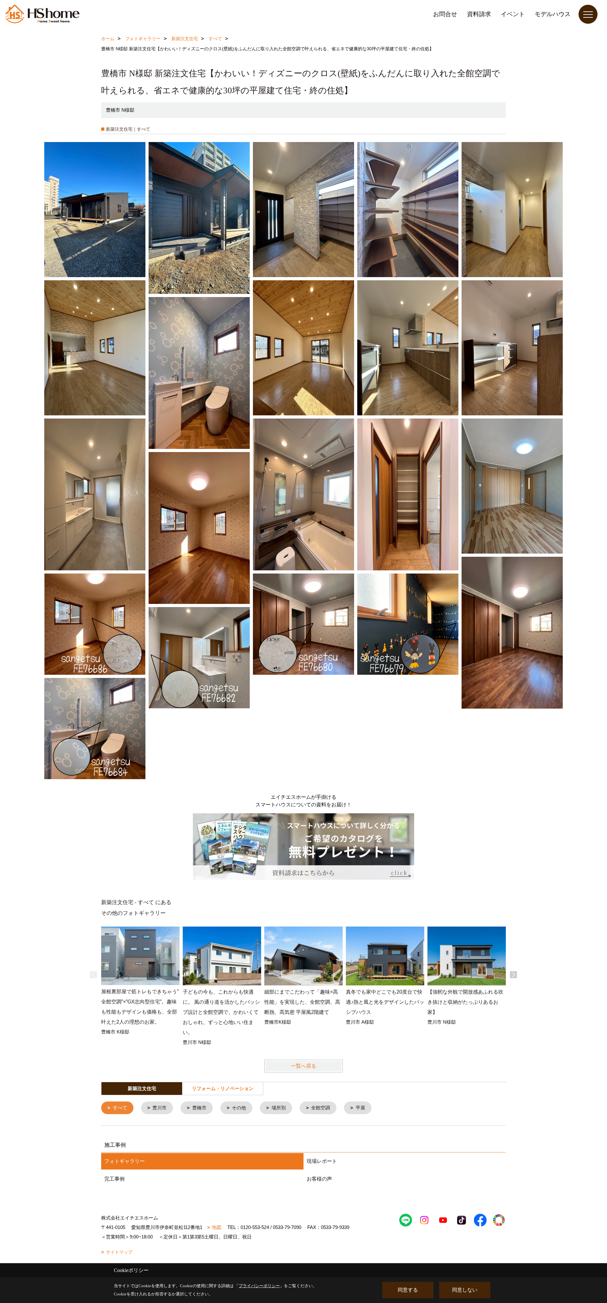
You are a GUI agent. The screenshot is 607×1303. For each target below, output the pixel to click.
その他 (239, 1107)
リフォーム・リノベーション (223, 1088)
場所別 (279, 1107)
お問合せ (445, 14)
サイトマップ (119, 1252)
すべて (120, 1107)
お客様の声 (319, 1179)
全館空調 (320, 1107)
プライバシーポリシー (259, 1285)
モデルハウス (553, 14)
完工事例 (114, 1179)
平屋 (360, 1107)
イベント (513, 14)
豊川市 (159, 1107)
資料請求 (479, 14)
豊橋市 (199, 1107)
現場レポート (322, 1161)
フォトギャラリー (124, 1161)
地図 (216, 1227)
